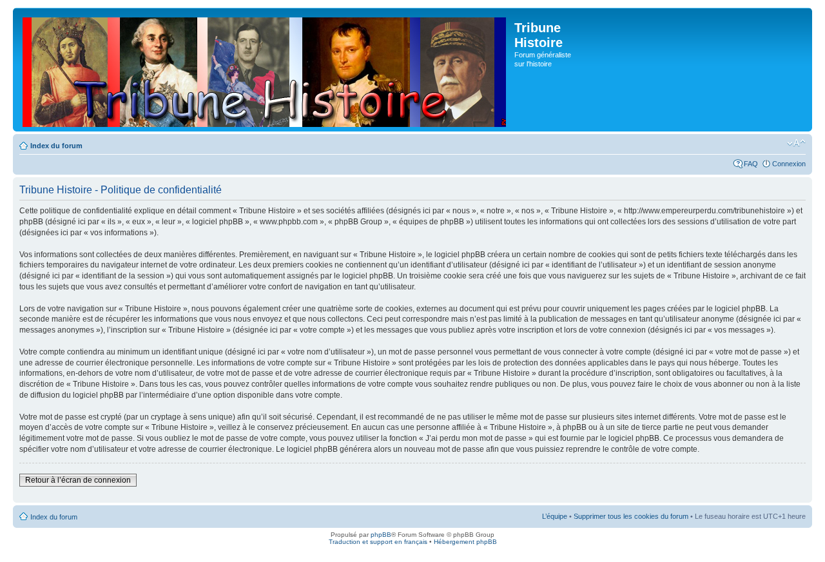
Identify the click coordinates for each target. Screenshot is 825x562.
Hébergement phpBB (465, 541)
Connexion (789, 164)
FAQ (751, 164)
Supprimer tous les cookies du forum (631, 516)
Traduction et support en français (378, 541)
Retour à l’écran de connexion (78, 480)
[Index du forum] (265, 69)
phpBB (381, 534)
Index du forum (56, 146)
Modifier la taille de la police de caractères (796, 143)
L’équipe (554, 516)
